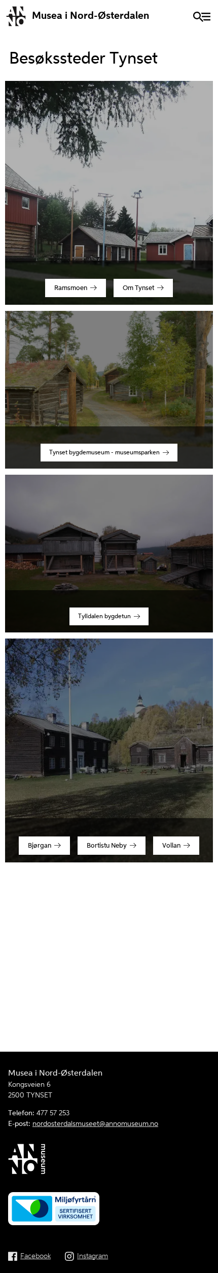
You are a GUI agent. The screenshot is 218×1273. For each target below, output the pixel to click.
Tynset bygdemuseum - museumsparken (104, 452)
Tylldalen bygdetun (104, 616)
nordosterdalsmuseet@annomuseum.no (95, 1123)
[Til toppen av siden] (204, 1263)
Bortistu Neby (107, 846)
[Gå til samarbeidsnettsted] (109, 1161)
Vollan (171, 846)
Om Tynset (138, 288)
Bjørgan (39, 846)
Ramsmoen (70, 288)
